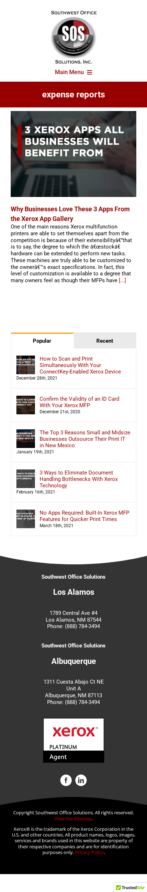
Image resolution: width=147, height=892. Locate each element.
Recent (104, 341)
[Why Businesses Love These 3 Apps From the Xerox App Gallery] (73, 154)
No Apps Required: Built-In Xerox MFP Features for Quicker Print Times (84, 516)
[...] (122, 280)
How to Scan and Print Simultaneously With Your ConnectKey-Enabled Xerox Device (80, 365)
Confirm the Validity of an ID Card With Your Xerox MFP (79, 402)
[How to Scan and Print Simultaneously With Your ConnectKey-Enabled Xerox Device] (25, 359)
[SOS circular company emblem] (73, 13)
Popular (42, 341)
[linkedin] (81, 780)
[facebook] (66, 780)
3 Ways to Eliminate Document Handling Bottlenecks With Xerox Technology (79, 479)
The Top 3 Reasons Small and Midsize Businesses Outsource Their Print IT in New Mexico (85, 439)
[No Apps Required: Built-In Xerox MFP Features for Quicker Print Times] (25, 513)
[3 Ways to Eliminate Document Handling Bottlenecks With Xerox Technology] (25, 472)
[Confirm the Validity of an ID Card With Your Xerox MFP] (25, 399)
